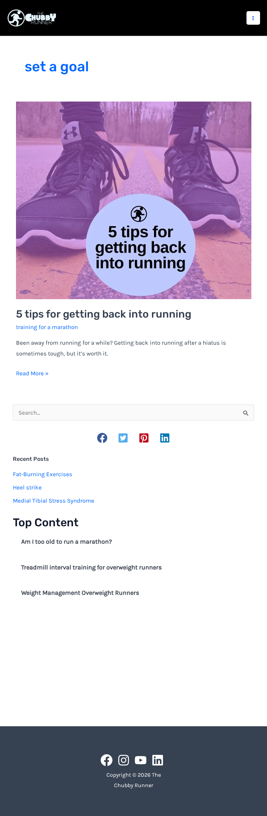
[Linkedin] (158, 760)
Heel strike (27, 487)
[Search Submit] (246, 413)
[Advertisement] (133, 662)
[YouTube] (141, 760)
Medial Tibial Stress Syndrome (53, 500)
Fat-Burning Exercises (42, 474)
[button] (102, 438)
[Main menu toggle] (253, 18)
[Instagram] (124, 760)
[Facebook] (106, 760)
